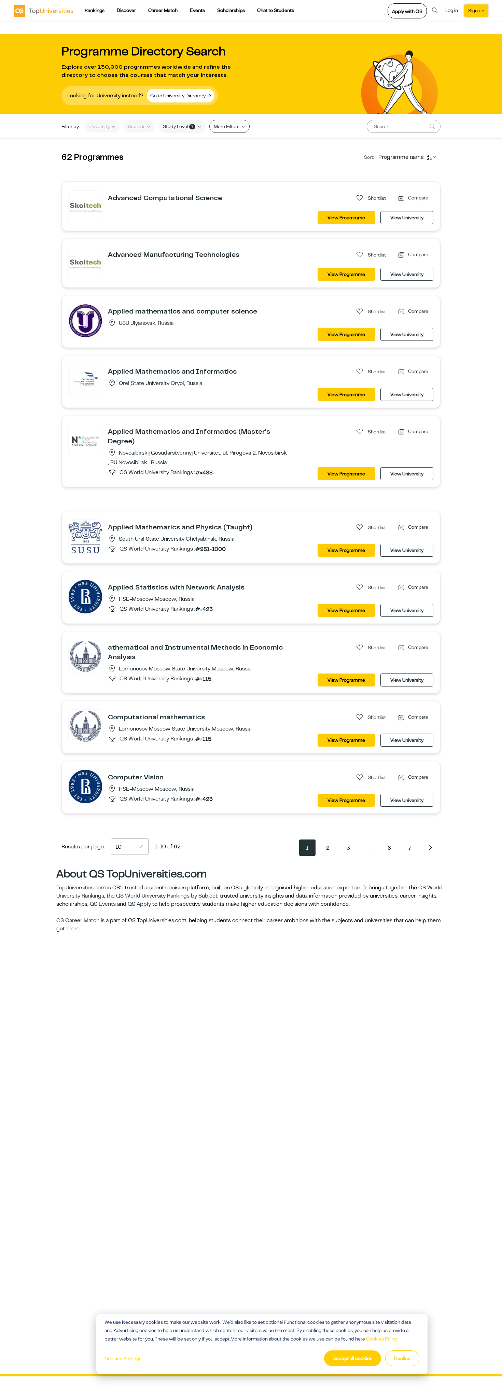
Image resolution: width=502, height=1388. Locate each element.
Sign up (476, 11)
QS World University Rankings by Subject (167, 895)
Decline (402, 1358)
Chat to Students (275, 10)
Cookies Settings (122, 1359)
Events (197, 10)
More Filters (227, 126)
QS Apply (139, 904)
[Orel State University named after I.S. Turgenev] (85, 380)
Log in (451, 10)
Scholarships (231, 10)
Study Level (178, 126)
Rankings (94, 10)
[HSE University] (85, 596)
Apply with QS (407, 11)
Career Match (163, 10)
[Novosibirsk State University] (85, 440)
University (99, 126)
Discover (126, 10)
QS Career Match (77, 920)
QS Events (103, 904)
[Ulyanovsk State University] (85, 320)
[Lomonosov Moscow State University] (85, 656)
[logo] (43, 10)
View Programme (346, 217)
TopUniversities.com (81, 887)
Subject (137, 126)
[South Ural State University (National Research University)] (85, 536)
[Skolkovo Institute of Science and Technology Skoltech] (85, 207)
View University (406, 217)
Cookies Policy (382, 1339)
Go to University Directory (178, 96)
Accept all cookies (352, 1358)
